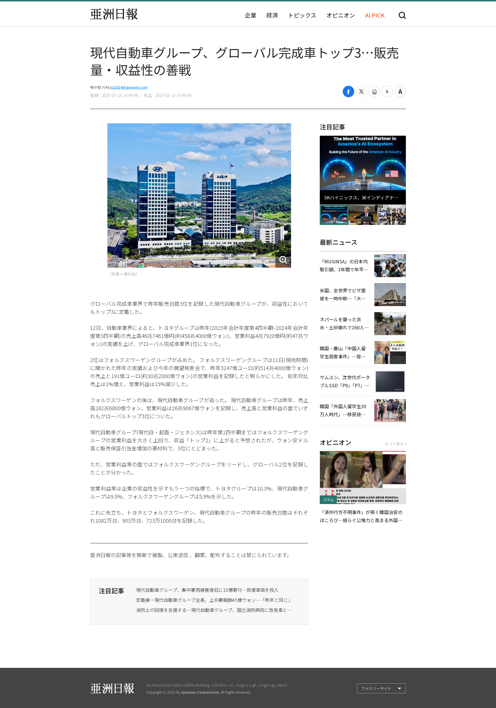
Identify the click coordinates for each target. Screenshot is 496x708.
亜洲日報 (114, 14)
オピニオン (340, 15)
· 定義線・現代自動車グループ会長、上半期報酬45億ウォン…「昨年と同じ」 (212, 599)
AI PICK (375, 15)
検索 (402, 15)
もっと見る (394, 444)
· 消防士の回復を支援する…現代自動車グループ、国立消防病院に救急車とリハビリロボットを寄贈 (213, 609)
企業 (250, 15)
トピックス (302, 15)
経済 (272, 15)
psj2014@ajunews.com (128, 87)
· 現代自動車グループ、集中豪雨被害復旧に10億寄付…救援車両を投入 (206, 589)
